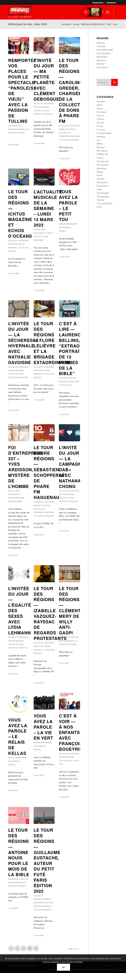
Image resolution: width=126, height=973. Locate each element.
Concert (100, 122)
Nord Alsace (102, 67)
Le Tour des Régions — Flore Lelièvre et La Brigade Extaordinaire (52, 342)
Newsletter (111, 2)
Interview (49, 103)
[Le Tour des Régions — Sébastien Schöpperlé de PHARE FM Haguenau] (44, 432)
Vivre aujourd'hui (104, 203)
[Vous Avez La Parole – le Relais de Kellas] (18, 703)
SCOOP (100, 178)
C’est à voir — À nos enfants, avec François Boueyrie (71, 732)
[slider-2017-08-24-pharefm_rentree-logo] (20, 12)
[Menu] (107, 12)
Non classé (102, 150)
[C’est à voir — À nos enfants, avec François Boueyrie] (69, 701)
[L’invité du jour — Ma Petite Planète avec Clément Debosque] (44, 45)
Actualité (13, 125)
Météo (100, 143)
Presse (100, 157)
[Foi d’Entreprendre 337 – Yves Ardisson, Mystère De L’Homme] (18, 432)
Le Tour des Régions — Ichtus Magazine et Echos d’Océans (20, 214)
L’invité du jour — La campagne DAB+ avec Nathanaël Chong (73, 466)
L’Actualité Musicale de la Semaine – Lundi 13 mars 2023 (48, 208)
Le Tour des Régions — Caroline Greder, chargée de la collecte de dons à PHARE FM (71, 90)
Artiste (100, 108)
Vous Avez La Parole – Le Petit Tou (68, 205)
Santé (99, 175)
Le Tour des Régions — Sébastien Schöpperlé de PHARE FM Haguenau (49, 472)
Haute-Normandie (105, 49)
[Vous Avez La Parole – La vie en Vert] (44, 701)
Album (100, 104)
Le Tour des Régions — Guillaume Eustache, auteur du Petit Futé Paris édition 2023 (47, 860)
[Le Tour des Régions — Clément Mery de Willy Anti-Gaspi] (69, 573)
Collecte (100, 118)
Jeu (20, 125)
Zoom (99, 206)
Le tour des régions (69, 140)
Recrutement (103, 161)
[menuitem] (98, 2)
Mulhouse (101, 60)
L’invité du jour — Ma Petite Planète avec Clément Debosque (46, 79)
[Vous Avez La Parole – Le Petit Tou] (69, 177)
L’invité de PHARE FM (43, 114)
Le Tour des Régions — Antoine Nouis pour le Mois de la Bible (18, 852)
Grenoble (21, 129)
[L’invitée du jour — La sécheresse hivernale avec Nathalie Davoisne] (18, 308)
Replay (37, 107)
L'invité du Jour (41, 110)
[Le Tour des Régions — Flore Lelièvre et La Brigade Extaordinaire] (44, 308)
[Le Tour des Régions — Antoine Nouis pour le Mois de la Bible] (18, 815)
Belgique (101, 42)
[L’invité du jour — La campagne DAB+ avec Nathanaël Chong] (69, 432)
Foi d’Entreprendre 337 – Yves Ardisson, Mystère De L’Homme (29, 466)
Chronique (101, 111)
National (45, 107)
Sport (99, 189)
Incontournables (42, 899)
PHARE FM (63, 129)
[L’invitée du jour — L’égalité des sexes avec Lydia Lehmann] (18, 573)
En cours (101, 129)
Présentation (98, 2)
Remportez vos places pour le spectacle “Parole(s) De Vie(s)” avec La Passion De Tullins (22, 90)
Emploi (100, 126)
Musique (101, 147)
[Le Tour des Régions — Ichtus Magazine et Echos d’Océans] (18, 177)
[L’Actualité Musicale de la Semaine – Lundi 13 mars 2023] (44, 177)
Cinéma (100, 115)
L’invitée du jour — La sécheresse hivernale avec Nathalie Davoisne (23, 342)
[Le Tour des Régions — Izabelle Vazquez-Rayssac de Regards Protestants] (44, 573)
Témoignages (103, 196)
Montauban (71, 224)
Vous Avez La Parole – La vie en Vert (43, 727)
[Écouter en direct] (86, 12)
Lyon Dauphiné (15, 501)
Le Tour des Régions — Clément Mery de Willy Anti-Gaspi (70, 610)
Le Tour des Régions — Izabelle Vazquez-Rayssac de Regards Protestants (50, 613)
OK (63, 967)
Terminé (12, 129)
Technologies (103, 192)
